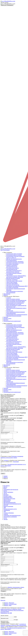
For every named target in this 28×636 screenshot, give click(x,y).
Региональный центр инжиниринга (15, 303)
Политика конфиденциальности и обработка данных (13, 608)
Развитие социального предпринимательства (11, 266)
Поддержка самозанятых (12, 264)
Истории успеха (7, 318)
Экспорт (5, 519)
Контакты (5, 319)
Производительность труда (10, 509)
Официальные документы (7, 610)
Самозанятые (6, 510)
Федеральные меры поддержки (14, 255)
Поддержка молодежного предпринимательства (12, 268)
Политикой (16, 461)
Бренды (5, 487)
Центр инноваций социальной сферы (15, 301)
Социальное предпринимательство (12, 515)
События (5, 514)
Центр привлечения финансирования (15, 312)
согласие (6, 460)
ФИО (15, 617)
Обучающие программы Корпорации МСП (16, 286)
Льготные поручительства (12, 284)
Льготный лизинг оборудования (14, 281)
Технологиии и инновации (10, 516)
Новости (5, 295)
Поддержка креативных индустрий (15, 262)
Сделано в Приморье (8, 512)
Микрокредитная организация (13, 315)
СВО (4, 511)
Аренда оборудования (11, 282)
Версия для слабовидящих (7, 5)
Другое (5, 493)
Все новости (6, 485)
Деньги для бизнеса (8, 492)
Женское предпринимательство (14, 259)
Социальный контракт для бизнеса (14, 261)
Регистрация (6, 250)
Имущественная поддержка (13, 278)
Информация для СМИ (6, 613)
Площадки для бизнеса (12, 279)
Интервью (5, 494)
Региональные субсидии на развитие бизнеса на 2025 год (15, 257)
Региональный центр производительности (16, 314)
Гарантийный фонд (11, 313)
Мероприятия (6, 293)
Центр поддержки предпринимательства (16, 300)
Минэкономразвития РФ (9, 502)
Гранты (5, 490)
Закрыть (3, 473)
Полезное (5, 317)
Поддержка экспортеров (12, 287)
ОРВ (4, 507)
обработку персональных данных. (16, 587)
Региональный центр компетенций (12, 321)
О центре (8, 297)
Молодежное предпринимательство (12, 503)
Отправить (3, 467)
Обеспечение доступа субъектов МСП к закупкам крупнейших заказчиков (16, 276)
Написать (3, 600)
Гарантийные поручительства (10, 489)
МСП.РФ (5, 505)
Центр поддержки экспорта (13, 299)
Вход (2, 250)
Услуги (5, 518)
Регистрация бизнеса (11, 260)
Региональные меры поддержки (14, 253)
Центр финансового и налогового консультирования (14, 292)
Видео (5, 488)
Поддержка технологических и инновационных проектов (14, 271)
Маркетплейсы (7, 499)
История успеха (7, 496)
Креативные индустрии (9, 498)
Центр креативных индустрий (13, 304)
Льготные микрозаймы (12, 283)
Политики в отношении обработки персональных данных (12, 457)
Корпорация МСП (7, 497)
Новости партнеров (8, 506)
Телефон (16, 619)
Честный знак (9, 310)
